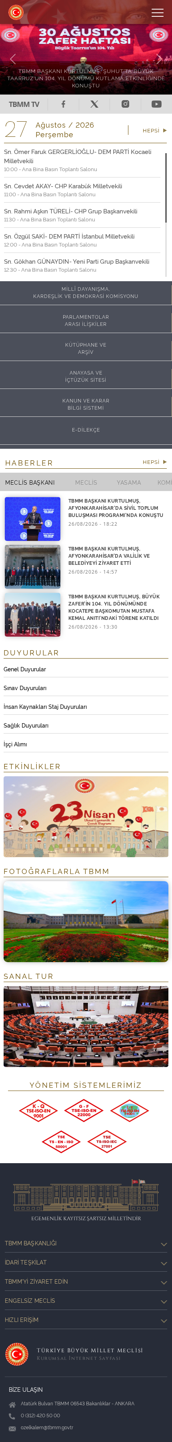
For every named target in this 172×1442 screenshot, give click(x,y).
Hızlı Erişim (21, 1319)
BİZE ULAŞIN (26, 1389)
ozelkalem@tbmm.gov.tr (47, 1427)
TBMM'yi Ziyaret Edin (36, 1281)
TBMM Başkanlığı (30, 1243)
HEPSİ (152, 130)
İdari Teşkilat (26, 1262)
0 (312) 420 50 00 (40, 1415)
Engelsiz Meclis (30, 1300)
